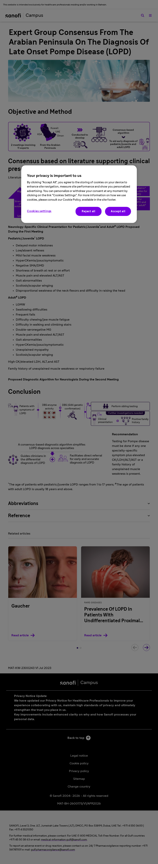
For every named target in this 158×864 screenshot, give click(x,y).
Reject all (88, 211)
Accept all (118, 211)
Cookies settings (39, 211)
